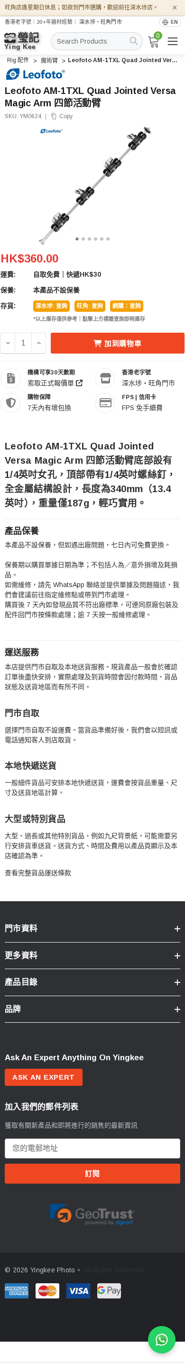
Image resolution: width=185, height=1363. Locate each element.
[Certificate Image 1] (92, 1213)
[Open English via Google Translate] (170, 22)
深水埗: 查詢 (51, 306)
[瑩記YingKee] (28, 45)
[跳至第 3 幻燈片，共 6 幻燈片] (89, 239)
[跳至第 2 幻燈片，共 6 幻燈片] (83, 239)
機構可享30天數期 (51, 372)
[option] (92, 1213)
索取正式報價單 (52, 383)
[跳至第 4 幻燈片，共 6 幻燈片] (95, 239)
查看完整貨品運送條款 (38, 873)
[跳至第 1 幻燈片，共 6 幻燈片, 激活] (77, 239)
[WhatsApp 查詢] (162, 1340)
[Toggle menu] (173, 41)
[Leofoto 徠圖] (35, 74)
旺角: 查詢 (90, 306)
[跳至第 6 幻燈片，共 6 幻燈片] (108, 239)
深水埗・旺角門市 (100, 22)
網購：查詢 (126, 306)
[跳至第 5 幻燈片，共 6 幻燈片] (101, 239)
